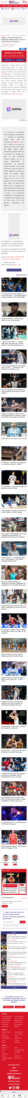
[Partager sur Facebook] (20, 49)
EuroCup (4, 1056)
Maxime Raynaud (6, 1018)
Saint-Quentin (5, 1036)
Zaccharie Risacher (6, 1020)
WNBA (16, 1047)
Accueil (3, 35)
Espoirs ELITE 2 (18, 1058)
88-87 (4, 74)
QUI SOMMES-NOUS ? (14, 1065)
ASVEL (3, 1042)
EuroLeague (17, 8)
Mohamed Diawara (19, 1016)
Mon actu (10, 6)
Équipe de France (12, 940)
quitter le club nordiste (15, 94)
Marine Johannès (18, 1024)
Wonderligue (17, 1051)
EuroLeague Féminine (20, 1049)
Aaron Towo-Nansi (19, 1018)
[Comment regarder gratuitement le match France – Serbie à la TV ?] (4, 962)
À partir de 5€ (8, 60)
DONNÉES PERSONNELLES (14, 1073)
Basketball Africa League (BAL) (9, 885)
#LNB (17, 257)
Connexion (24, 898)
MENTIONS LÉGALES (14, 1081)
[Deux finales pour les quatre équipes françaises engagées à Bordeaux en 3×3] (4, 952)
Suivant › (18, 270)
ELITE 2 (9, 35)
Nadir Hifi (17, 1026)
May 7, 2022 (17, 265)
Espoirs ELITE (18, 1056)
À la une (3, 6)
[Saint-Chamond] (15, 858)
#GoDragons (11, 257)
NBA (25, 8)
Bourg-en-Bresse (19, 1032)
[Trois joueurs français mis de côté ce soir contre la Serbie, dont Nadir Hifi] (4, 983)
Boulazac (17, 1036)
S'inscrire (23, 922)
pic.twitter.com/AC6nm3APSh (11, 259)
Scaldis (15, 142)
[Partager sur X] (23, 49)
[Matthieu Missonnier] (6, 858)
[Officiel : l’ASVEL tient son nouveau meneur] (4, 957)
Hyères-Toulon (18, 1038)
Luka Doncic (5, 1024)
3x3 (8, 945)
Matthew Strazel (18, 1020)
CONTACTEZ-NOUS (14, 1084)
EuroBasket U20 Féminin (13, 966)
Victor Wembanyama (7, 1016)
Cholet (3, 1040)
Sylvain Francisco (18, 1022)
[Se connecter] (26, 2)
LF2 (15, 1054)
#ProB (22, 257)
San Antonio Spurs (6, 1032)
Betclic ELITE (7, 8)
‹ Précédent (11, 270)
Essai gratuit (20, 60)
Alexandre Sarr (5, 1022)
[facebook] (17, 1087)
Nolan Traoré (5, 1026)
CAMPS (14, 1068)
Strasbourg (17, 1042)
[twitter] (10, 1087)
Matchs (16, 6)
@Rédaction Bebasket (9, 44)
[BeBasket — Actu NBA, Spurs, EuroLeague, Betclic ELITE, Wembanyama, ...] (14, 2)
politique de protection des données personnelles (13, 925)
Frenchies (21, 6)
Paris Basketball (5, 1038)
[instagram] (14, 1087)
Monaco (4, 1034)
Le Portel (17, 1040)
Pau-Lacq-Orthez (18, 1034)
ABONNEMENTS (14, 1071)
